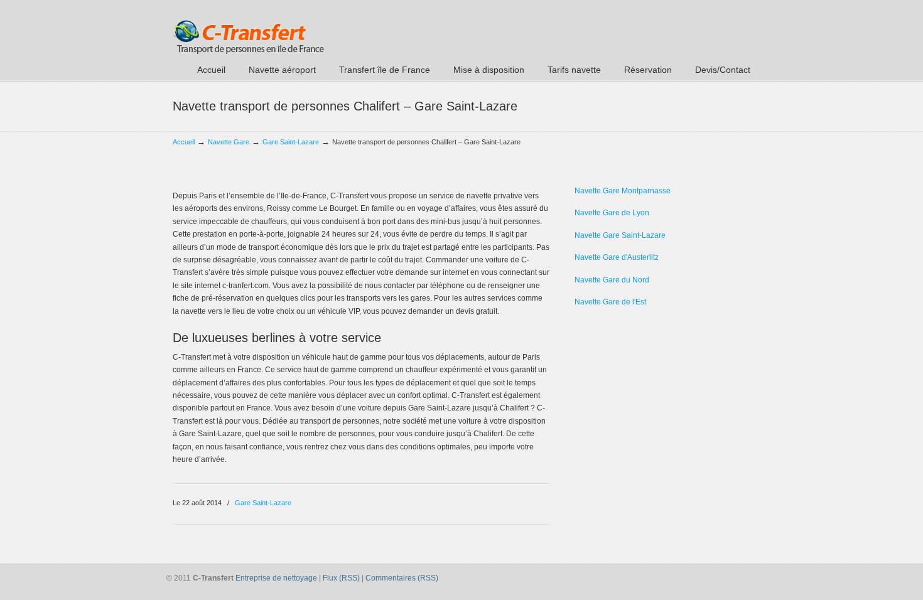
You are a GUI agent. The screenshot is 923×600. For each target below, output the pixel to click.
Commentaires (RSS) (401, 578)
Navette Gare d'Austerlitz (617, 257)
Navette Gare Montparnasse (623, 190)
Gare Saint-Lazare (290, 142)
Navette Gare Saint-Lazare (620, 235)
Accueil (184, 142)
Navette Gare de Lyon (612, 212)
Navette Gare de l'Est (610, 301)
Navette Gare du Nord (612, 280)
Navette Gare (228, 142)
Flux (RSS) (341, 578)
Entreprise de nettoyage (276, 578)
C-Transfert (248, 29)
